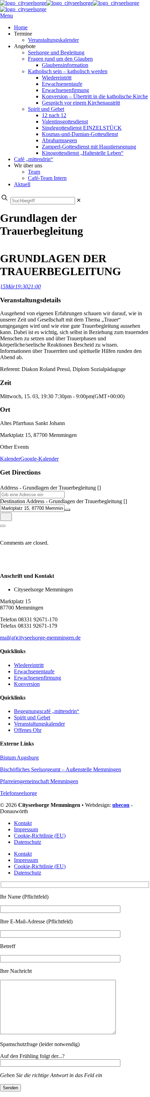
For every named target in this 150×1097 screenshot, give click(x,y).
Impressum (26, 829)
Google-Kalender (39, 459)
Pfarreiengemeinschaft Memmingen (39, 781)
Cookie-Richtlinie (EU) (40, 836)
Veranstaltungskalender (39, 724)
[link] (78, 200)
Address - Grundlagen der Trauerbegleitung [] (50, 488)
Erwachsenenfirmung (37, 678)
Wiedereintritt (29, 665)
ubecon (120, 805)
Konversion (27, 684)
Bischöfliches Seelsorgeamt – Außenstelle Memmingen (60, 769)
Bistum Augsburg (19, 758)
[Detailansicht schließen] (3, 526)
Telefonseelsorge (18, 793)
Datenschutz (27, 842)
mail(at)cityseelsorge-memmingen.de (40, 638)
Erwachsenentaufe (34, 671)
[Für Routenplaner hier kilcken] (6, 517)
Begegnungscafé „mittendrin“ (46, 711)
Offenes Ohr (28, 730)
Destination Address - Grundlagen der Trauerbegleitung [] (63, 501)
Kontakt (23, 823)
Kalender (10, 459)
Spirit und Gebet (32, 717)
